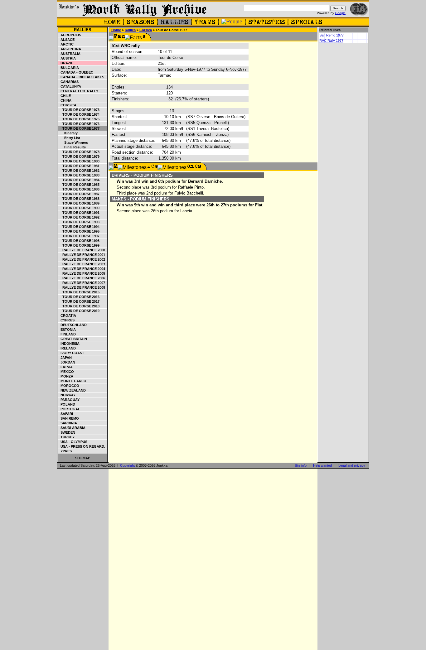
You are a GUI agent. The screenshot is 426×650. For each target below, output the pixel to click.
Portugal (69, 409)
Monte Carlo (72, 381)
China (65, 100)
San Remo (69, 418)
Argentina (70, 49)
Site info (301, 465)
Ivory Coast (71, 353)
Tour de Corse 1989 (79, 203)
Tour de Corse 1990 (79, 208)
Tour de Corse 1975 (79, 119)
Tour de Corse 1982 (79, 170)
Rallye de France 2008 (82, 287)
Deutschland (73, 325)
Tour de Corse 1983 (79, 175)
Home (116, 30)
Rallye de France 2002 (82, 259)
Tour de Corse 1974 (79, 114)
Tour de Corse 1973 (79, 110)
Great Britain (73, 339)
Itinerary (68, 133)
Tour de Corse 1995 (79, 231)
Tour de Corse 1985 (79, 184)
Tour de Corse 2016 (79, 297)
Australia (69, 53)
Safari (66, 414)
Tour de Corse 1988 (79, 198)
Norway (67, 395)
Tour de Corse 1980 (79, 161)
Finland (67, 334)
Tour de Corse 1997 (79, 236)
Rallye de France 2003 (82, 264)
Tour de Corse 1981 (79, 166)
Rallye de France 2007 (82, 283)
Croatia (67, 315)
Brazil (66, 63)
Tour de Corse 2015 (79, 292)
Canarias (69, 82)
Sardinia (68, 423)
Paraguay (69, 400)
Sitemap (82, 458)
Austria (67, 58)
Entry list (69, 138)
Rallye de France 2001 (82, 255)
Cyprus (67, 320)
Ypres (65, 451)
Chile (65, 96)
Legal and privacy (351, 465)
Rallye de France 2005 (82, 273)
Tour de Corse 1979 (79, 156)
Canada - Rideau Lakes (81, 77)
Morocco (69, 386)
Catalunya (70, 86)
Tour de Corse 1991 (79, 212)
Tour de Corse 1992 (79, 217)
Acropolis (70, 35)
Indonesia (69, 343)
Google (340, 13)
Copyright (127, 465)
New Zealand (72, 390)
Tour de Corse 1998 (79, 241)
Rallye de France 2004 (82, 269)
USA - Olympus (73, 442)
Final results (72, 147)
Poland (67, 404)
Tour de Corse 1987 (79, 194)
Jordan (67, 362)
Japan (65, 357)
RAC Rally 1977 (331, 40)
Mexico (66, 371)
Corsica (67, 105)
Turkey (67, 437)
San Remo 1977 (331, 35)
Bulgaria (69, 68)
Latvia (66, 367)
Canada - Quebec (76, 72)
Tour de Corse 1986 (79, 189)
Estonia (67, 329)
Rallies (82, 29)
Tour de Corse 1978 (79, 152)
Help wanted (322, 465)
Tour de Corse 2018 (79, 306)
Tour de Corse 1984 (79, 180)
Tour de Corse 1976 (79, 124)
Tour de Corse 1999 (79, 245)
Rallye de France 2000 (82, 250)
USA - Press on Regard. (82, 446)
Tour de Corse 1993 (79, 222)
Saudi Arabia (72, 428)
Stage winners (73, 142)
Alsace (67, 39)
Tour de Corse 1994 (79, 227)
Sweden (67, 432)
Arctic (66, 44)
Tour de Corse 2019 (79, 311)
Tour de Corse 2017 (79, 301)
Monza (66, 376)
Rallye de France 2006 (82, 278)
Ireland (67, 348)
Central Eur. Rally (78, 91)
